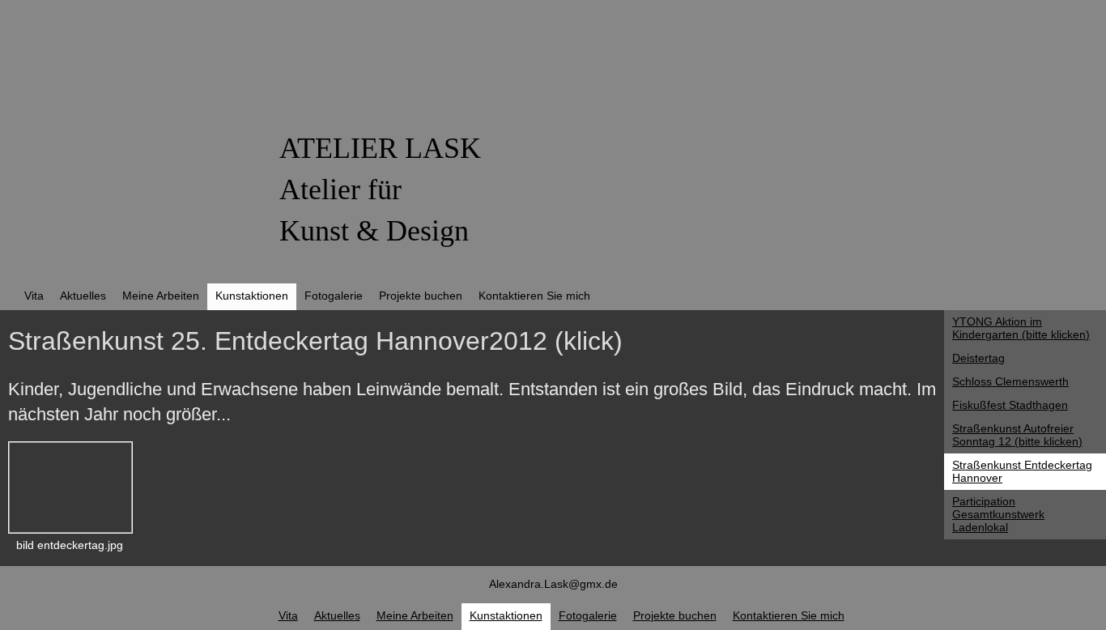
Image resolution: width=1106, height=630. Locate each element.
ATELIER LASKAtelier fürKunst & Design (380, 189)
